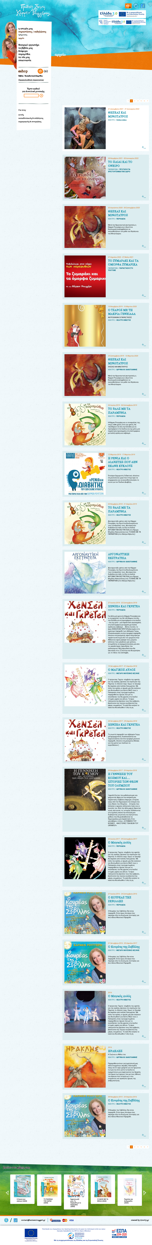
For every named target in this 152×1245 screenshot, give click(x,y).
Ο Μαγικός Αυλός (119, 842)
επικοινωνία (24, 60)
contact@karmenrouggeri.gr (33, 1220)
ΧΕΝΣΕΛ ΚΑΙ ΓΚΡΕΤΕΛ (124, 606)
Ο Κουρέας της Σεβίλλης (124, 947)
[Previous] (7, 1193)
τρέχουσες (22, 35)
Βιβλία (20, 76)
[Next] (144, 1193)
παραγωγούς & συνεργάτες (29, 121)
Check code (41, 95)
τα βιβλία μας (25, 48)
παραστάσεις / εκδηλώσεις (32, 31)
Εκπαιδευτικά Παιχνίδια (34, 76)
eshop (23, 71)
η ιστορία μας (25, 28)
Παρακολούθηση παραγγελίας (31, 80)
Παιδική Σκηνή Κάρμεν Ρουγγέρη (33, 11)
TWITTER (136, 5)
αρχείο (21, 38)
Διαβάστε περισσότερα (144, 147)
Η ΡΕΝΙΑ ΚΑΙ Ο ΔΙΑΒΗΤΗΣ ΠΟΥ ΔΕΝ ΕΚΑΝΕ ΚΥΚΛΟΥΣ (123, 462)
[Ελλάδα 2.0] (122, 12)
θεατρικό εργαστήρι (28, 44)
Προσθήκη (13, 1177)
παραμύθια (24, 54)
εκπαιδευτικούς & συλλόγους (30, 118)
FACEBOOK (143, 5)
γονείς (21, 115)
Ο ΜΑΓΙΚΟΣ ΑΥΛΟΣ (121, 669)
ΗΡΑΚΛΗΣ (115, 1051)
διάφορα (23, 51)
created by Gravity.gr (140, 1220)
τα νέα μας (24, 57)
